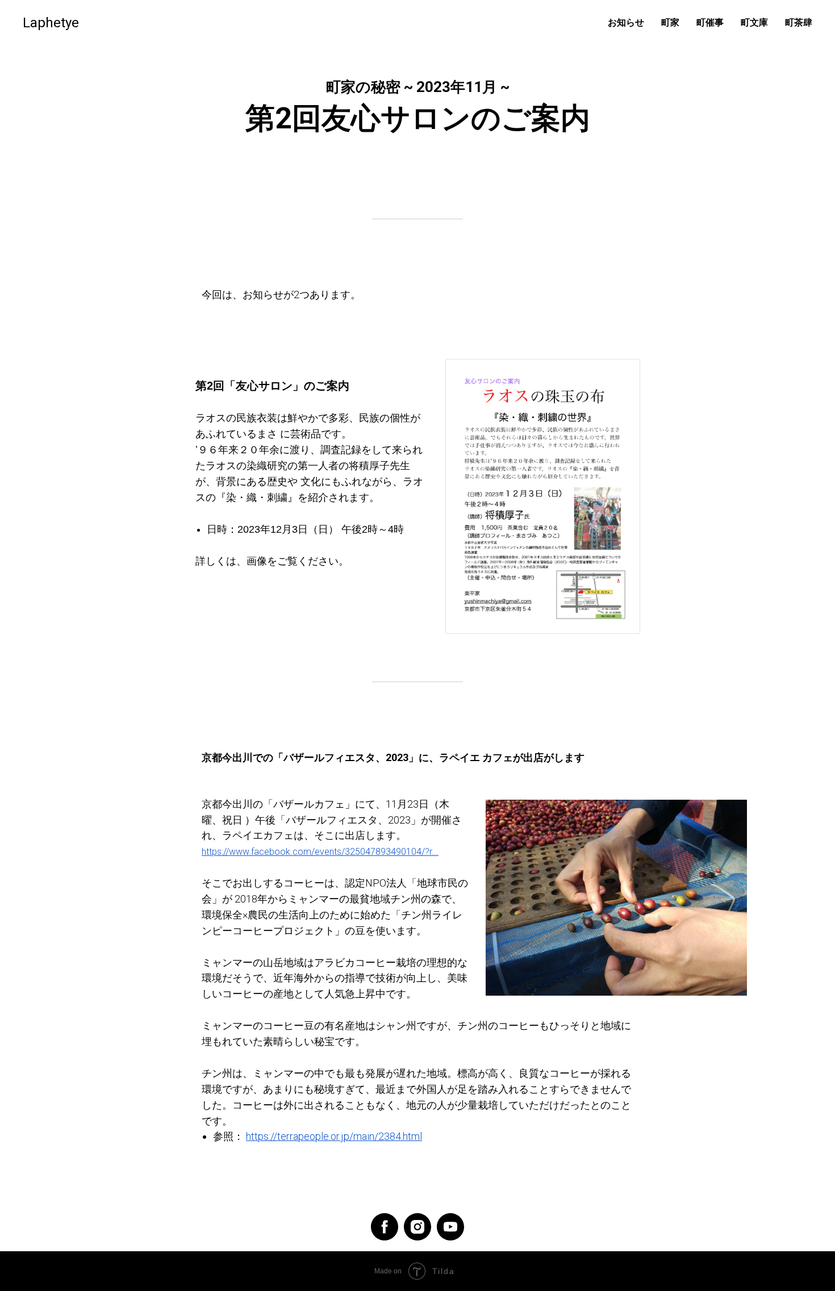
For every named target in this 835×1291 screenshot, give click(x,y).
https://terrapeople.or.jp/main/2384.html (334, 1136)
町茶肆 (798, 22)
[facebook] (384, 1226)
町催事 (710, 22)
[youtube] (450, 1226)
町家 (670, 22)
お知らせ (626, 22)
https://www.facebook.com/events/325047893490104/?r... (320, 851)
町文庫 (754, 22)
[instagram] (417, 1226)
